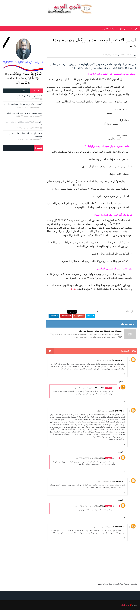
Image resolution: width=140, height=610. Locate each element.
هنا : (73, 289)
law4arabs (99, 388)
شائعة (23, 91)
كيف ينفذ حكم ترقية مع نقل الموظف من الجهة (23, 104)
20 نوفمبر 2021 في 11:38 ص (109, 527)
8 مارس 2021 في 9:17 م (111, 481)
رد (124, 373)
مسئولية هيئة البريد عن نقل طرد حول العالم (24, 113)
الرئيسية (134, 28)
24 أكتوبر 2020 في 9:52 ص (110, 360)
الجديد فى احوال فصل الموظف (29, 96)
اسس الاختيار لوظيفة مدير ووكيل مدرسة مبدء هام (100, 331)
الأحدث (36, 91)
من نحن (123, 28)
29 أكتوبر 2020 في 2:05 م (111, 411)
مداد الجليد (125, 605)
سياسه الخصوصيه (108, 28)
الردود (120, 381)
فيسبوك (71, 312)
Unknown (118, 360)
